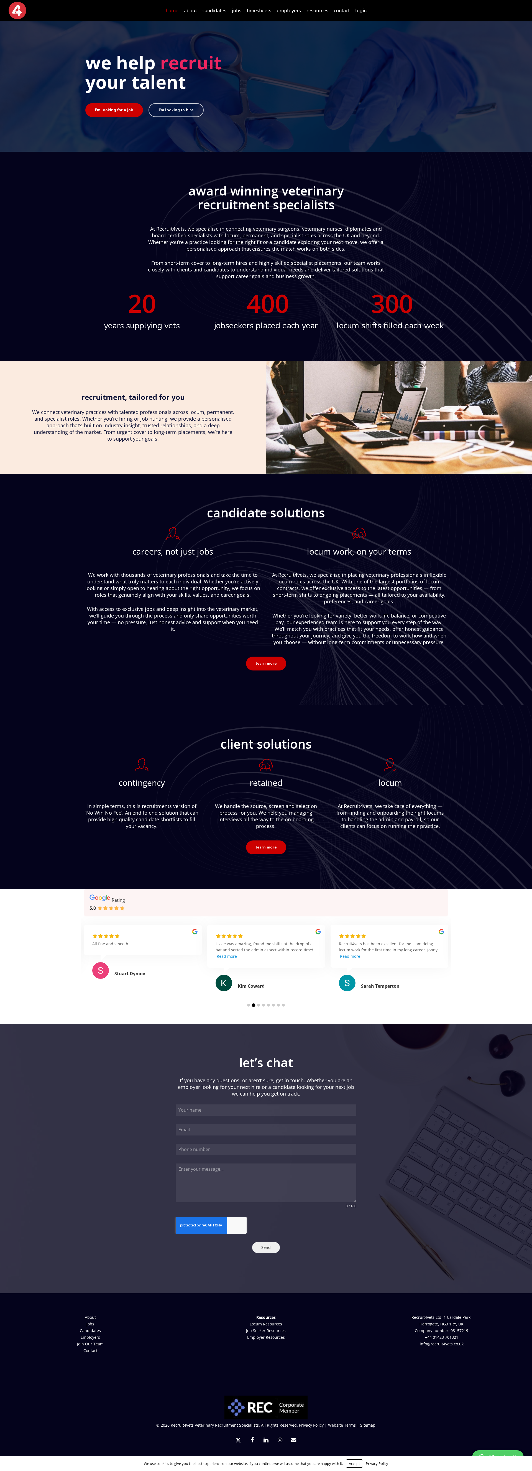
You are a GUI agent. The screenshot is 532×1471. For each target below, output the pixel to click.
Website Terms (342, 1425)
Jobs (90, 1324)
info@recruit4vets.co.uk (442, 1343)
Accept (354, 1463)
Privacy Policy (311, 1425)
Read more (227, 956)
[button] (114, 110)
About (90, 1317)
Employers (90, 1337)
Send (266, 1247)
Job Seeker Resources (266, 1330)
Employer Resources (266, 1337)
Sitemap (367, 1425)
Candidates (90, 1330)
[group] (143, 959)
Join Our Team (90, 1343)
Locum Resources (266, 1324)
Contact (90, 1350)
